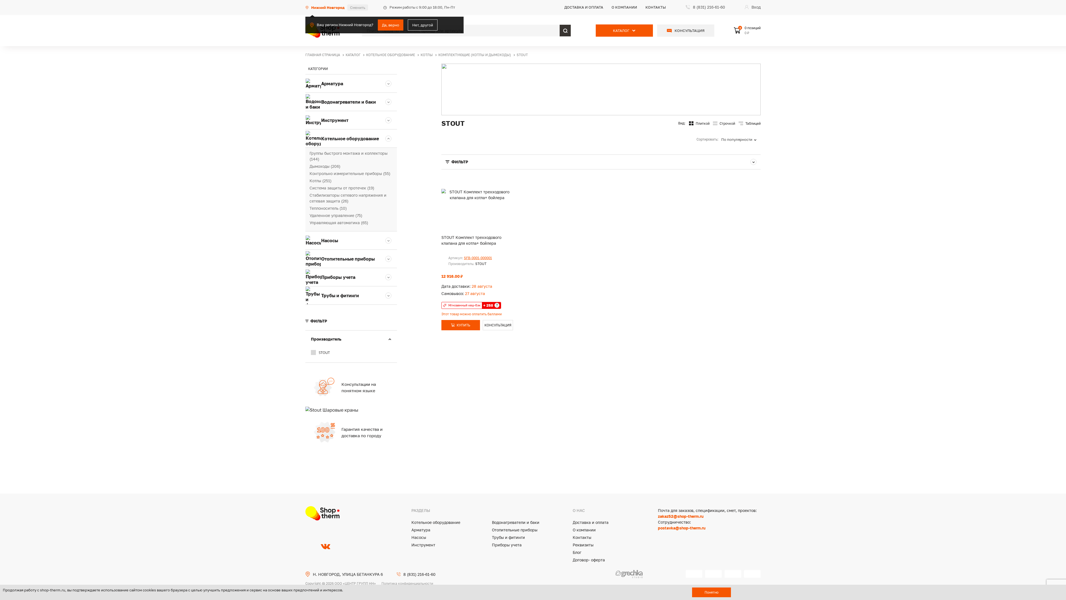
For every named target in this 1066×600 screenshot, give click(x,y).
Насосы (418, 537)
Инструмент (423, 544)
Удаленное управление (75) (336, 215)
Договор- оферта (589, 560)
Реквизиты (583, 544)
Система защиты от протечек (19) (342, 188)
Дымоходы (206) (325, 166)
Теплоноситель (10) (328, 208)
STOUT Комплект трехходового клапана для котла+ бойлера (471, 240)
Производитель (326, 339)
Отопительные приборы (514, 530)
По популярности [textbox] (736, 139)
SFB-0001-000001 (478, 258)
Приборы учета (507, 544)
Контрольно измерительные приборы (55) (350, 173)
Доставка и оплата (583, 7)
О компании (624, 7)
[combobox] (741, 139)
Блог (577, 552)
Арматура (420, 530)
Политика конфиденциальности (407, 583)
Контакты (655, 7)
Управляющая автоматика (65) (339, 222)
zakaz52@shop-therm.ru (680, 516)
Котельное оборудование (435, 522)
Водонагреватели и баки (515, 522)
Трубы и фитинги (508, 537)
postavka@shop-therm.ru (681, 528)
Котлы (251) (320, 180)
